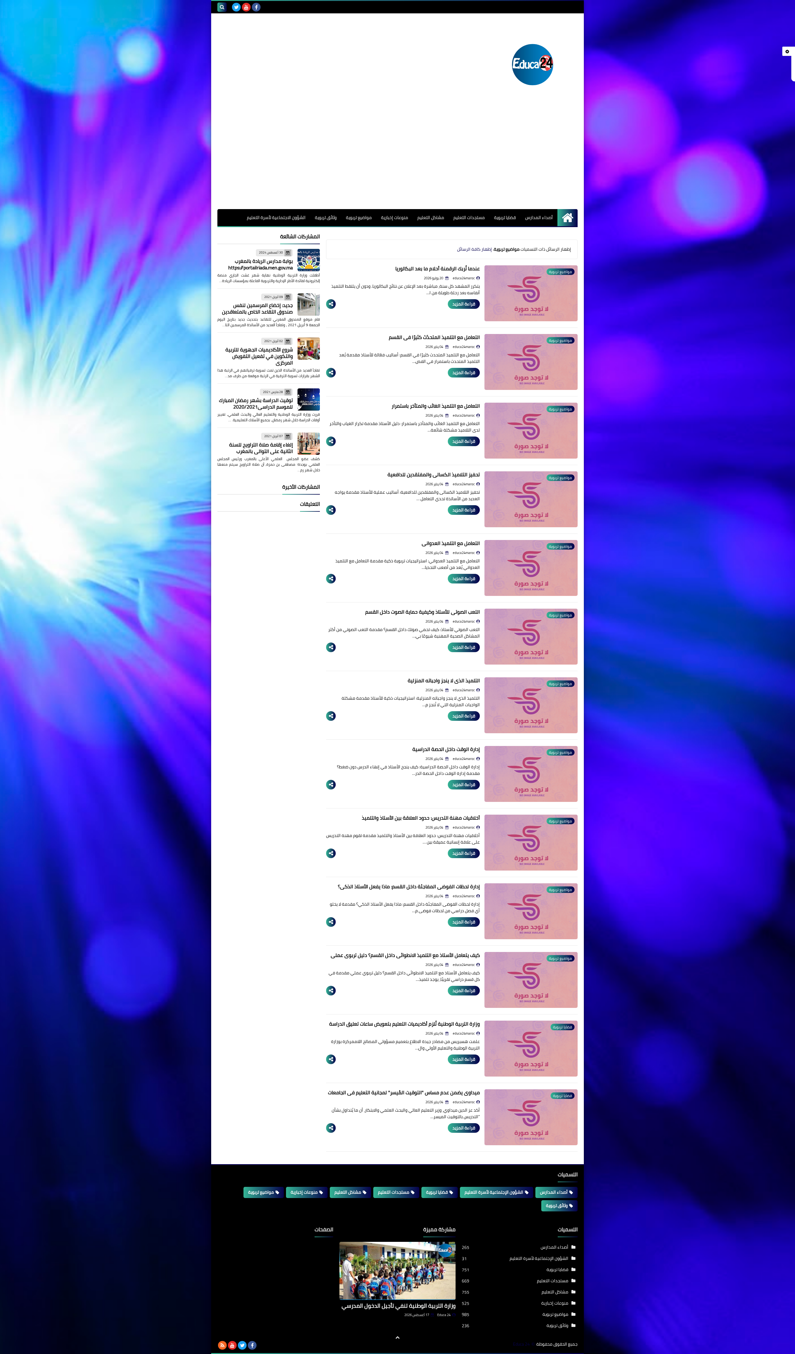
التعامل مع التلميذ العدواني (451, 543)
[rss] (222, 1345)
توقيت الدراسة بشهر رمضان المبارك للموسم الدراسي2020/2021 (256, 403)
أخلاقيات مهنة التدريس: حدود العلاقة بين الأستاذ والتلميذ (421, 817)
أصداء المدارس (539, 217)
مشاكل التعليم (430, 217)
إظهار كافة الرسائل (474, 249)
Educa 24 (444, 1315)
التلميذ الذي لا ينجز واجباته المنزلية (444, 680)
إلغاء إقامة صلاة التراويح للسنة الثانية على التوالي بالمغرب (261, 448)
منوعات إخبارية (394, 217)
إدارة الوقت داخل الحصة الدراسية (446, 749)
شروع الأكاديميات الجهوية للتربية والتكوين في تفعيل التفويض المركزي (259, 356)
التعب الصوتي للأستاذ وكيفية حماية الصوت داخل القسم (422, 611)
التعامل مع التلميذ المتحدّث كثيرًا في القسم (434, 337)
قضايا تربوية (505, 217)
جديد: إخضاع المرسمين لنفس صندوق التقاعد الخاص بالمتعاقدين (257, 308)
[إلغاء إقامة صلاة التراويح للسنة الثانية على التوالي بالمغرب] (309, 443)
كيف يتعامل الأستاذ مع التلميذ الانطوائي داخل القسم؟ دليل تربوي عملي (405, 955)
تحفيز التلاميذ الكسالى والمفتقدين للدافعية (434, 474)
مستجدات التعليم (469, 217)
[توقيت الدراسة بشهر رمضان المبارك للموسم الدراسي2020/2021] (309, 399)
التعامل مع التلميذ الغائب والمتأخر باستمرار (436, 405)
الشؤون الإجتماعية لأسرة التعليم (494, 1192)
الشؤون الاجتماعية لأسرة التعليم (276, 217)
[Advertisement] (397, 162)
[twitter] (236, 7)
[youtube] (246, 7)
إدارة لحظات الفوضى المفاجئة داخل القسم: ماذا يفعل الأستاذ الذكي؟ (409, 886)
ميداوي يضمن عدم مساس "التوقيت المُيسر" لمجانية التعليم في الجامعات (404, 1092)
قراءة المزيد (463, 304)
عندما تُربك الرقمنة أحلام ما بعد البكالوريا (437, 268)
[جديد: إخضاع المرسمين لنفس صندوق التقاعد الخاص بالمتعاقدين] (309, 304)
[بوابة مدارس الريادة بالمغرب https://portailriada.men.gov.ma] (309, 260)
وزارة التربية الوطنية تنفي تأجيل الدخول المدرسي (399, 1306)
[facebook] (256, 7)
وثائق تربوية (326, 217)
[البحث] (222, 7)
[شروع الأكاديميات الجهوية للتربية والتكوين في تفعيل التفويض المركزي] (309, 348)
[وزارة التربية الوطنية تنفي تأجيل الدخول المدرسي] (397, 1271)
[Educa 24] (533, 65)
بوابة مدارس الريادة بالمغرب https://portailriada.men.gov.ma (260, 264)
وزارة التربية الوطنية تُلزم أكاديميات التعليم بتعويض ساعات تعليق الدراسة (404, 1023)
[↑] (397, 1337)
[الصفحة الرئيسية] (567, 217)
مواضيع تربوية (359, 217)
